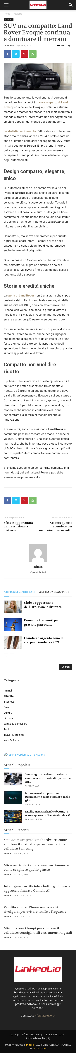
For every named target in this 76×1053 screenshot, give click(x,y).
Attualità (18, 13)
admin (10, 45)
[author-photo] (38, 561)
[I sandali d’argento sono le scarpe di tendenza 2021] (13, 642)
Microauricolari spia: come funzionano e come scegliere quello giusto (47, 796)
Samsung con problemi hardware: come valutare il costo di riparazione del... (48, 778)
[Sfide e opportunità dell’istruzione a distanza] (13, 607)
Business (9, 701)
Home (7, 13)
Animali (8, 690)
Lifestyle (9, 718)
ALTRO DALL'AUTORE (54, 592)
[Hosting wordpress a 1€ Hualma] (24, 754)
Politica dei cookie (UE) (38, 1038)
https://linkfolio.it (38, 572)
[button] (6, 5)
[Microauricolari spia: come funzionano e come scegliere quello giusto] (13, 797)
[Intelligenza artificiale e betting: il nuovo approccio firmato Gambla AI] (13, 816)
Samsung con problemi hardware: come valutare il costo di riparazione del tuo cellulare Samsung (35, 844)
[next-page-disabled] (12, 656)
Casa (7, 707)
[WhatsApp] (33, 54)
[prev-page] (6, 656)
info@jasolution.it (44, 1015)
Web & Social (12, 740)
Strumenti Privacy (55, 1034)
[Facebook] (7, 54)
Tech (7, 729)
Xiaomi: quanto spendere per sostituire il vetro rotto (55, 526)
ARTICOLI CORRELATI (19, 592)
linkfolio (30, 1044)
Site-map (14, 1034)
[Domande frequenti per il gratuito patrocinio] (13, 624)
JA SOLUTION (39, 1048)
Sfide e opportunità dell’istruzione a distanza (18, 526)
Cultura (8, 712)
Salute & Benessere (15, 723)
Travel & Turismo (14, 734)
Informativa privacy (32, 1034)
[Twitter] (16, 54)
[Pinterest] (24, 54)
